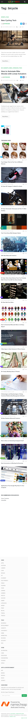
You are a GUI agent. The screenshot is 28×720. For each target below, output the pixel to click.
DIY (2, 68)
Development (5, 625)
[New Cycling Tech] (14, 39)
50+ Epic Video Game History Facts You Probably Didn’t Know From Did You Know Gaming (13, 279)
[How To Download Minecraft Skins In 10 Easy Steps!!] (14, 313)
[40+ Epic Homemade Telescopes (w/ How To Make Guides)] (14, 197)
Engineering (4, 658)
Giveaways (4, 630)
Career (3, 568)
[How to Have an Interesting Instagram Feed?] (14, 429)
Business (3, 623)
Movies (3, 675)
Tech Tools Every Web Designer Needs (11, 233)
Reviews (3, 638)
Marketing (4, 635)
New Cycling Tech (8, 20)
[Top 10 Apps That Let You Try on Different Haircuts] (14, 150)
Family (3, 583)
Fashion (3, 585)
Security (3, 640)
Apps (2, 563)
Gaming (3, 590)
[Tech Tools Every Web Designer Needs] (14, 222)
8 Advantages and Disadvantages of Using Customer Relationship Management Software (12, 395)
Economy (3, 578)
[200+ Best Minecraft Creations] (14, 244)
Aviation (3, 565)
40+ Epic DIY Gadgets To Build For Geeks (11, 186)
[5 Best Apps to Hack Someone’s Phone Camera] (14, 338)
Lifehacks (16, 68)
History (3, 598)
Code (2, 653)
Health (3, 595)
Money (3, 605)
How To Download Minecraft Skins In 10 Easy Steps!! (12, 325)
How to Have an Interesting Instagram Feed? (12, 440)
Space (2, 663)
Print (2, 608)
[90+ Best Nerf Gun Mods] (14, 291)
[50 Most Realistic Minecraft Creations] (14, 407)
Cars (2, 570)
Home (2, 633)
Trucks (3, 615)
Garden (3, 593)
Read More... (5, 61)
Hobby (3, 600)
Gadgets (5, 68)
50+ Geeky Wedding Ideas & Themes (10, 371)
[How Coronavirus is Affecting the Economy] (14, 452)
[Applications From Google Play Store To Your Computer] (14, 474)
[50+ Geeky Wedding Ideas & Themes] (14, 360)
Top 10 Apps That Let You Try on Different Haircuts (11, 163)
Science (3, 660)
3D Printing (4, 650)
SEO (2, 643)
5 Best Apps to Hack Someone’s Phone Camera (13, 349)
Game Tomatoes (5, 498)
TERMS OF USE (12, 716)
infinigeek (7, 23)
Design (3, 573)
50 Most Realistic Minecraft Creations (10, 418)
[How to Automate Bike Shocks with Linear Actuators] (14, 93)
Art (2, 670)
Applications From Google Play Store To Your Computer (12, 486)
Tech (7, 17)
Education (4, 655)
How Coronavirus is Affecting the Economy (12, 463)
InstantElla (3, 500)
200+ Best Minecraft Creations (8, 255)
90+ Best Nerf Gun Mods (7, 302)
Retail (2, 610)
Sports (3, 17)
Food (2, 588)
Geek (10, 68)
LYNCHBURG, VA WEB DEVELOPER (17, 713)
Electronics (4, 580)
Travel (3, 613)
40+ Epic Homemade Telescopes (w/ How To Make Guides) (13, 209)
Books (3, 673)
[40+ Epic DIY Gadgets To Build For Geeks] (14, 175)
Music (2, 678)
